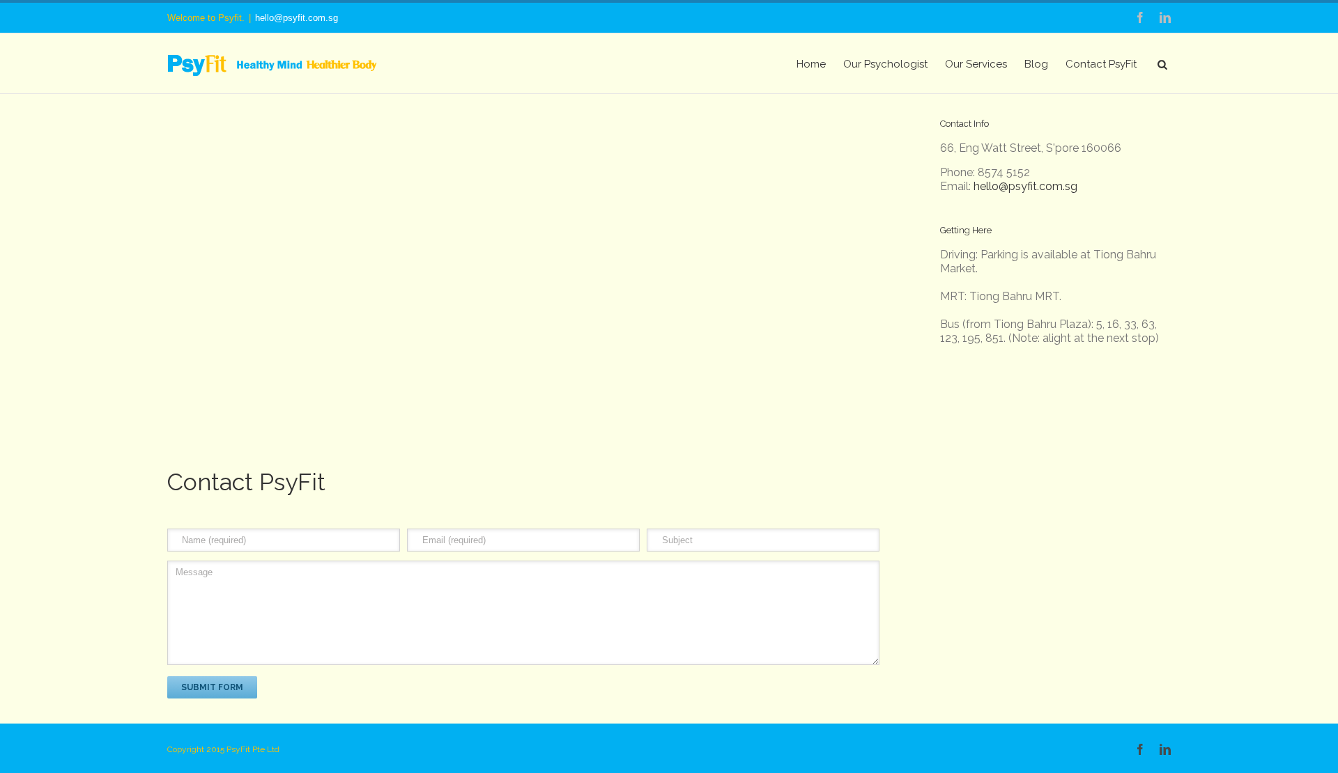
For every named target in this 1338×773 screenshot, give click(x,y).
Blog (1036, 64)
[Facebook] (1140, 17)
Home (811, 64)
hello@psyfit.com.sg (296, 18)
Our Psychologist (885, 64)
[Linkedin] (1165, 17)
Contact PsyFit (1101, 64)
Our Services (976, 64)
